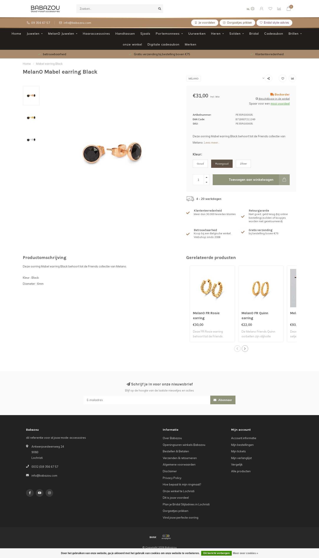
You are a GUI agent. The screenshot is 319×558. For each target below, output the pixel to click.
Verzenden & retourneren (180, 458)
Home (16, 34)
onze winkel (132, 44)
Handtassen (125, 34)
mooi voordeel (280, 103)
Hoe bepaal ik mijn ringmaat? (182, 484)
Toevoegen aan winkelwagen (251, 180)
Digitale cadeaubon (163, 44)
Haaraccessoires (96, 34)
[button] (237, 348)
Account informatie (243, 438)
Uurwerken (197, 34)
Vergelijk (237, 464)
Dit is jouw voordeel (176, 497)
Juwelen (33, 34)
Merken (190, 44)
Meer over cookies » (245, 553)
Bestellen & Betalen (176, 451)
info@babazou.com (44, 475)
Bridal (254, 34)
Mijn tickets (238, 451)
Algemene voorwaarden (179, 464)
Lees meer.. (211, 142)
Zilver (243, 163)
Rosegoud (222, 163)
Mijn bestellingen (242, 444)
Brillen (294, 34)
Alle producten (241, 471)
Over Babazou (172, 438)
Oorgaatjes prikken (175, 511)
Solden (235, 34)
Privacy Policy (172, 478)
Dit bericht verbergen (216, 553)
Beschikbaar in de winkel (274, 98)
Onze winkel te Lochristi (178, 491)
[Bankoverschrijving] (153, 537)
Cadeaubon (273, 34)
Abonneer (224, 400)
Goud (200, 163)
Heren (216, 34)
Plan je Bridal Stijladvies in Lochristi (186, 504)
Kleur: (197, 154)
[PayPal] (166, 537)
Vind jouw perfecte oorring (180, 517)
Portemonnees (168, 34)
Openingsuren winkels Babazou (184, 444)
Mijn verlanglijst (241, 458)
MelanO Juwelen (61, 34)
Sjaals (145, 34)
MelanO (194, 78)
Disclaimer (170, 471)
